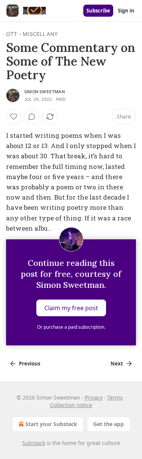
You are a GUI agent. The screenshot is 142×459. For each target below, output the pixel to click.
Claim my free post (71, 308)
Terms (115, 397)
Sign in (126, 10)
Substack (33, 443)
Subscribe (98, 10)
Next (117, 363)
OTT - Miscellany (32, 34)
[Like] (13, 116)
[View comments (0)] (31, 116)
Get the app (108, 424)
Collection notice (71, 405)
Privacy (94, 397)
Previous (29, 363)
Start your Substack (51, 424)
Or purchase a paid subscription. (71, 327)
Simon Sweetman (44, 91)
